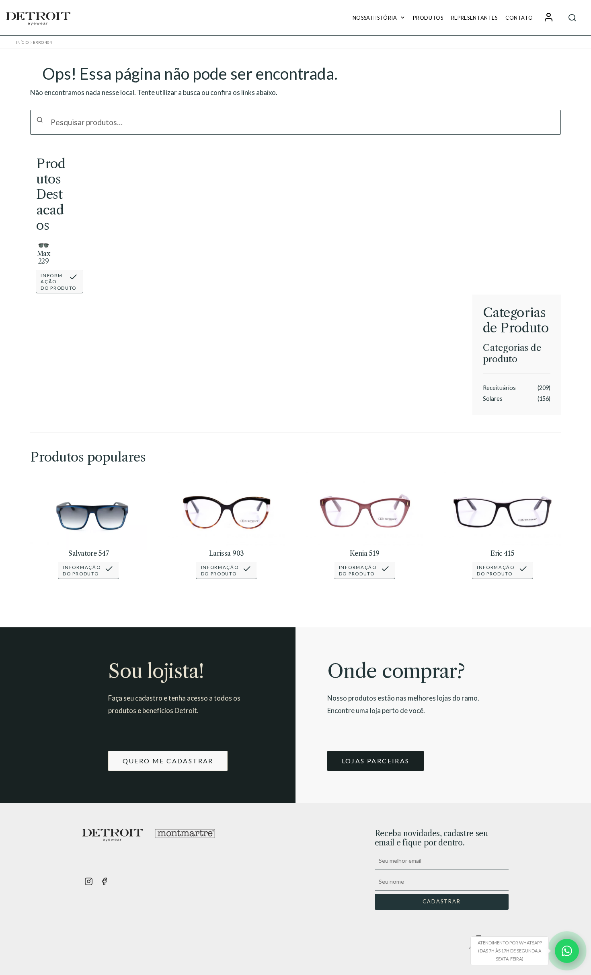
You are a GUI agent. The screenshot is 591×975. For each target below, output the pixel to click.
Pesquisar (572, 17)
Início (22, 42)
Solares (493, 398)
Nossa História (375, 17)
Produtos (428, 17)
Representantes (474, 17)
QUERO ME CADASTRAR (168, 761)
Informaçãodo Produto (58, 282)
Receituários (499, 387)
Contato (519, 17)
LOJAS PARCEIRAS (376, 761)
